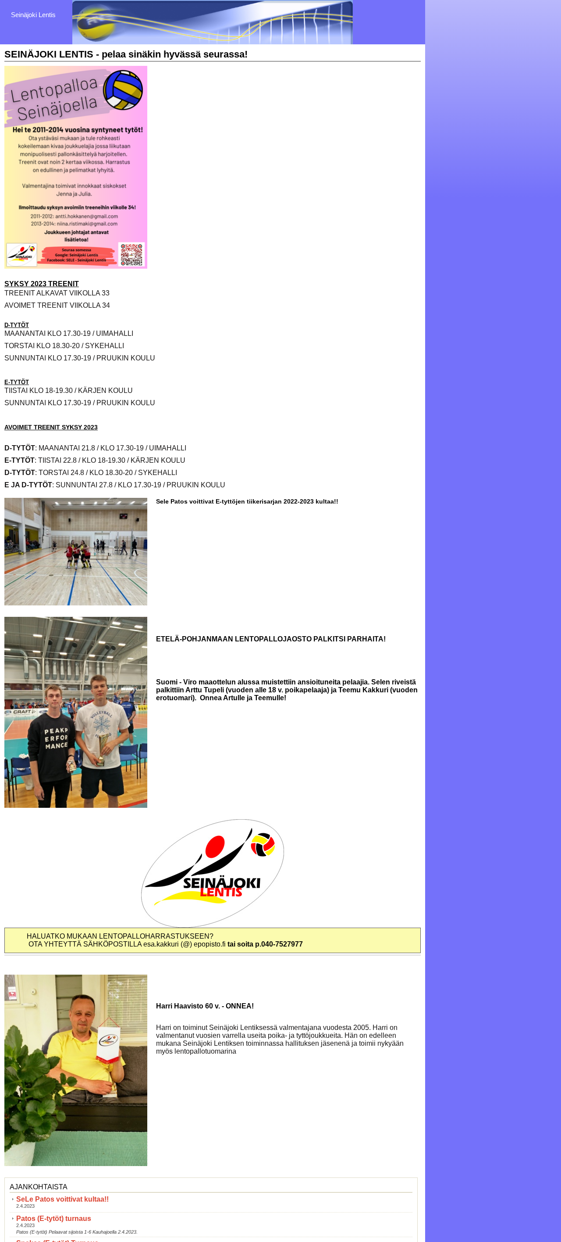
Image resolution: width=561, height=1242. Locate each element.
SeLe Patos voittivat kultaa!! (62, 1199)
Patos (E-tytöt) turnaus (53, 1218)
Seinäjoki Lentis (33, 14)
